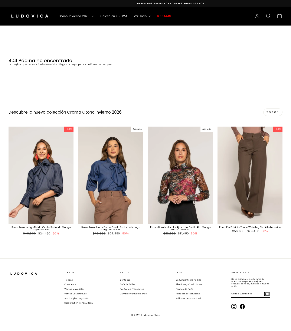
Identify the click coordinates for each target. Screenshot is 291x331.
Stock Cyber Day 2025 (76, 298)
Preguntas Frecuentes (132, 289)
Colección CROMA (113, 16)
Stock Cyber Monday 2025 (78, 303)
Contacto (125, 280)
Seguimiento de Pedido (188, 280)
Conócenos (70, 284)
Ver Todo (141, 16)
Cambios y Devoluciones (133, 293)
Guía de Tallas (127, 284)
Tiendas (68, 280)
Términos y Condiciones (189, 284)
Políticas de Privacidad (188, 298)
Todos (273, 112)
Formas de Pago (184, 289)
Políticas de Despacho (188, 293)
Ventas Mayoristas (74, 289)
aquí (74, 64)
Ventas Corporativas (75, 293)
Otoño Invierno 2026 (75, 16)
